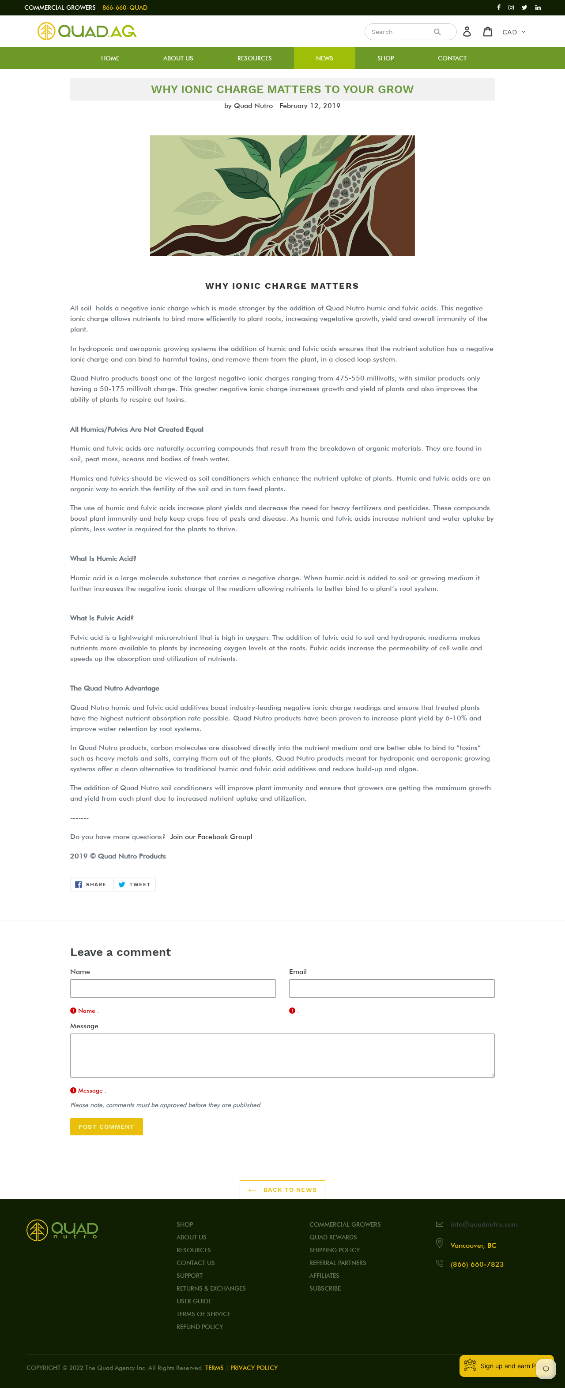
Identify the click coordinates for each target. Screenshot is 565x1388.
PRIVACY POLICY (254, 1367)
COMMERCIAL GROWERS (60, 7)
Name (80, 971)
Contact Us (196, 1262)
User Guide (194, 1301)
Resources (194, 1250)
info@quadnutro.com (484, 1224)
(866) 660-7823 (477, 1264)
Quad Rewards (333, 1237)
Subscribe (325, 1288)
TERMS (214, 1367)
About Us (192, 1237)
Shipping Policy (334, 1250)
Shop (185, 1224)
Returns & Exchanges (211, 1288)
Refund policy (200, 1326)
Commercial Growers (345, 1224)
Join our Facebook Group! (211, 836)
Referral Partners (337, 1262)
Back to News (289, 1189)
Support (190, 1275)
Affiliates (324, 1275)
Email (298, 971)
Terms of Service (203, 1313)
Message (84, 1026)
